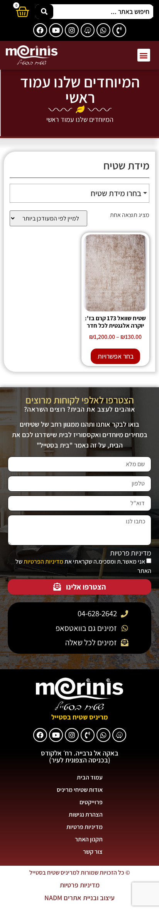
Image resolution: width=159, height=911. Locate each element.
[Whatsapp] (103, 30)
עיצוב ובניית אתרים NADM (79, 897)
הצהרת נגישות (86, 814)
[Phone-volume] (119, 30)
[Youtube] (56, 30)
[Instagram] (72, 30)
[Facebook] (40, 30)
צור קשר (93, 852)
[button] (143, 55)
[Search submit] (44, 11)
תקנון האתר (89, 839)
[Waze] (88, 30)
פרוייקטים (91, 802)
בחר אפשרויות (116, 356)
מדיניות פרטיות (130, 553)
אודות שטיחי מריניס (80, 790)
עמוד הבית (90, 777)
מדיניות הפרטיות (43, 561)
